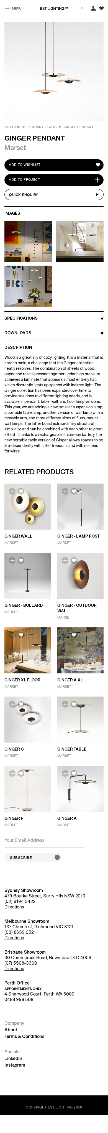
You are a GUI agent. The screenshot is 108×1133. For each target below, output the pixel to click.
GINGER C (14, 749)
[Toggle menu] (13, 7)
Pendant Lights (41, 127)
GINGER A (67, 819)
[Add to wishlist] (21, 491)
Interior (12, 127)
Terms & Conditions (24, 1037)
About (10, 1030)
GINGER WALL (18, 536)
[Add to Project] (12, 491)
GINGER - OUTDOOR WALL (77, 608)
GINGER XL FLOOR (22, 680)
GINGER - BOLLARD (23, 606)
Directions (14, 907)
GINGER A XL (70, 680)
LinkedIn (13, 1059)
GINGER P (14, 819)
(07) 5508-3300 (20, 963)
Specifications (21, 318)
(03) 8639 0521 (20, 933)
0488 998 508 (18, 1000)
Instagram (14, 1065)
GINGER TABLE (71, 749)
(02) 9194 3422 (19, 902)
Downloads (17, 333)
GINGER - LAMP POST (78, 536)
